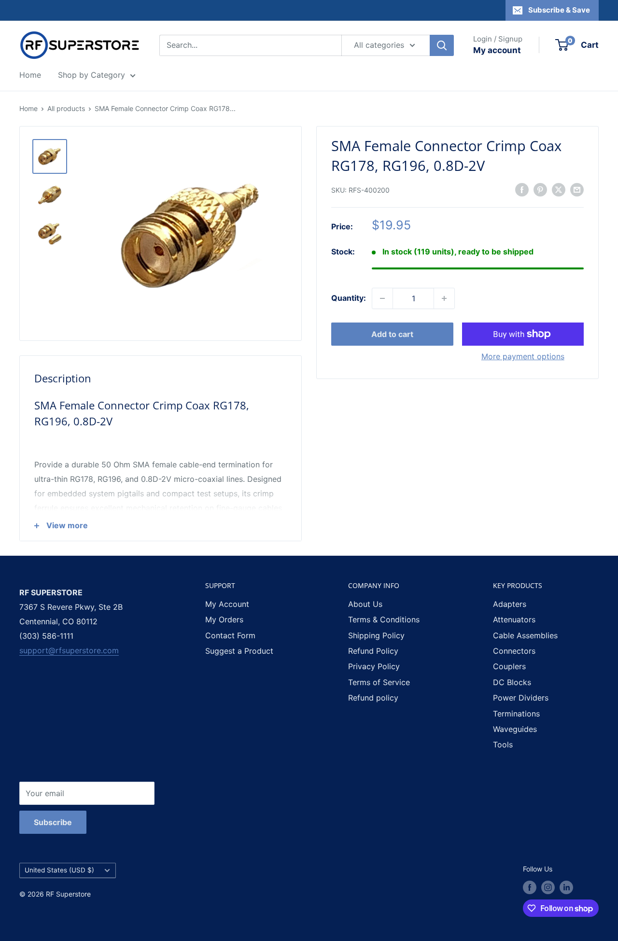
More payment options (522, 356)
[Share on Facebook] (522, 189)
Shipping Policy (376, 635)
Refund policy (373, 697)
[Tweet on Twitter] (558, 189)
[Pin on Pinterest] (540, 189)
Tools (503, 744)
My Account (227, 604)
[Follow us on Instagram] (548, 887)
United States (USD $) (59, 870)
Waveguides (515, 729)
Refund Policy (373, 651)
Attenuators (514, 619)
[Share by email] (577, 189)
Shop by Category (91, 75)
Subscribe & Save (559, 9)
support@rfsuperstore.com (69, 650)
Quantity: (348, 298)
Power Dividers (520, 697)
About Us (365, 604)
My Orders (224, 619)
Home (30, 75)
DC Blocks (512, 682)
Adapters (509, 604)
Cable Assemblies (525, 635)
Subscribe (53, 822)
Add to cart (392, 334)
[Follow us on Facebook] (529, 887)
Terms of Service (379, 682)
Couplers (509, 666)
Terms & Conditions (384, 619)
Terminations (516, 713)
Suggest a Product (239, 651)
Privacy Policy (374, 666)
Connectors (514, 651)
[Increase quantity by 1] (444, 298)
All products (66, 108)
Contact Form (230, 635)
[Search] (442, 45)
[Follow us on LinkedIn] (566, 887)
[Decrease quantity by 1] (382, 298)
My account (497, 50)
